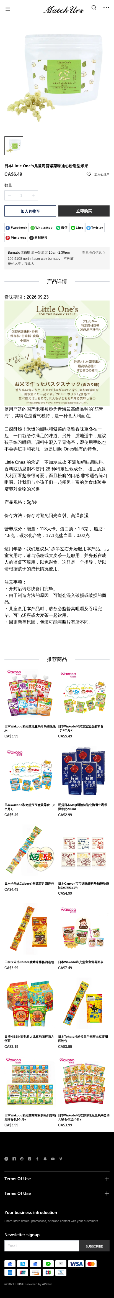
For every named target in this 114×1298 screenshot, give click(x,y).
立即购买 (84, 211)
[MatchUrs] (63, 8)
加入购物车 (30, 211)
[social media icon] (6, 1159)
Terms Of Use (17, 1178)
